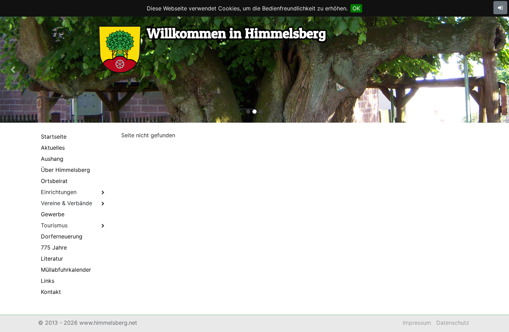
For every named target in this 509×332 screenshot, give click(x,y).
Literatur (52, 258)
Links (47, 280)
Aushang (52, 158)
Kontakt (51, 291)
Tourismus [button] (54, 225)
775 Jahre (54, 247)
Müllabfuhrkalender (66, 269)
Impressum (417, 322)
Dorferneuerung (61, 236)
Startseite (53, 136)
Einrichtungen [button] (59, 192)
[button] (13, 70)
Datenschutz (452, 322)
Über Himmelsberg (65, 169)
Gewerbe (52, 214)
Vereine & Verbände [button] (66, 203)
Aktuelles (53, 147)
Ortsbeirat (54, 180)
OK (356, 8)
